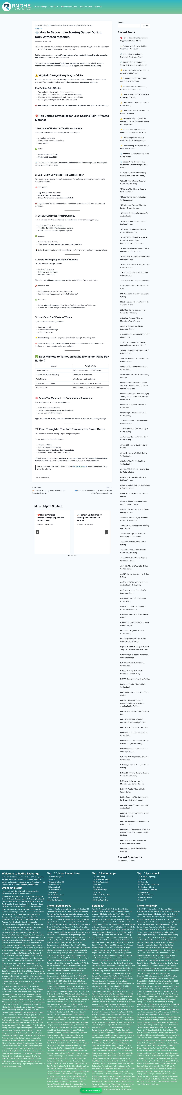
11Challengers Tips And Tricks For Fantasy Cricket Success (23, 989)
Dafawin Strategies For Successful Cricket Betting (161, 968)
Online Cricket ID (86, 7)
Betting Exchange (100, 890)
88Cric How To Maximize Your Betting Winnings (64, 935)
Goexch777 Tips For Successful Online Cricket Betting (156, 937)
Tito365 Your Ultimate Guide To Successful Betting (116, 1035)
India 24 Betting (100, 897)
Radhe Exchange (41, 7)
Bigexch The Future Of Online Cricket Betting (68, 1063)
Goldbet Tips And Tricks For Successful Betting (159, 927)
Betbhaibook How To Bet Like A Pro (73, 1084)
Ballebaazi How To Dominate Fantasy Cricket (73, 999)
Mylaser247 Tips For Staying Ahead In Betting (114, 1058)
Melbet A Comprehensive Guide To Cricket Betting (70, 986)
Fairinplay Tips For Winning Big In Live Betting (153, 1081)
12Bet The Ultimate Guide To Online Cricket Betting (71, 932)
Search (120, 22)
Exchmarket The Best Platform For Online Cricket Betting (112, 978)
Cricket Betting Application (149, 884)
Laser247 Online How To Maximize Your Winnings (116, 1074)
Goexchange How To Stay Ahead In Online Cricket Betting (157, 935)
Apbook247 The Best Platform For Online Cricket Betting (112, 963)
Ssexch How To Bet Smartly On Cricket (163, 1027)
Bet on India (143, 882)
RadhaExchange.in (80, 466)
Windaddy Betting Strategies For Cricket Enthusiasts (65, 1004)
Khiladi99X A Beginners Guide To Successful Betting (155, 909)
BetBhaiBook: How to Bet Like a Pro (133, 727)
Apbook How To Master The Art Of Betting (158, 1002)
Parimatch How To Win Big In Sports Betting (108, 911)
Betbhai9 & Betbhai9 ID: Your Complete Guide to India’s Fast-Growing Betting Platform (132, 703)
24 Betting (98, 887)
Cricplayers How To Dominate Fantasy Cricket (108, 940)
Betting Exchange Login (147, 877)
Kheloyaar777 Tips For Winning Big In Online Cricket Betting (158, 911)
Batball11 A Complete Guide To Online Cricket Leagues (66, 1002)
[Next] (106, 532)
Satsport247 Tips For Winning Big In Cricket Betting (25, 1028)
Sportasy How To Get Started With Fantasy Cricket (65, 1007)
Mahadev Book (54, 887)
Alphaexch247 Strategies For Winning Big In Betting (155, 1004)
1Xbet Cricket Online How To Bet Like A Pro (28, 979)
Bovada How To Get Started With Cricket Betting (68, 1048)
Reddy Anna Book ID (56, 882)
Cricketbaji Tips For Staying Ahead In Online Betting (155, 978)
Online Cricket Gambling (148, 890)
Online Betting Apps (56, 895)
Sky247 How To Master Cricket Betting (75, 1071)
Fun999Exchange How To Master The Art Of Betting (155, 942)
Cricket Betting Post (59, 905)
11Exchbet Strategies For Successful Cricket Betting (20, 986)
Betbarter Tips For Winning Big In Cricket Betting (24, 958)
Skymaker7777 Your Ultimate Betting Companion (64, 1074)
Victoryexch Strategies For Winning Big (106, 927)
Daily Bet (142, 879)
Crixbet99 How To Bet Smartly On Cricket (151, 971)
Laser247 (142, 900)
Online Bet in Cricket (146, 887)
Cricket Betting (99, 877)
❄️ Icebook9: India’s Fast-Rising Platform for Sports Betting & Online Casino (133, 165)
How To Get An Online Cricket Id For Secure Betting (20, 891)
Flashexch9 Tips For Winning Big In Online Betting (154, 948)
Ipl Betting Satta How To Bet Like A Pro (21, 1051)
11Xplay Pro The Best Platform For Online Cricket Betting (22, 981)
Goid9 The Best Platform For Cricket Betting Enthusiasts (157, 940)
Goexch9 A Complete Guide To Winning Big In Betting (156, 932)
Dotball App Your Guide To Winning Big (117, 960)
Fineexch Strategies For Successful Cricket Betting (155, 945)
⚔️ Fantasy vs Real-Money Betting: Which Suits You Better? (89, 518)
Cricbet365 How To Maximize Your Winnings (153, 981)
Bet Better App (144, 892)
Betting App (53, 892)
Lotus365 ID (53, 7)
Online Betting (54, 897)
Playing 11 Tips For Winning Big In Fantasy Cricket (65, 909)
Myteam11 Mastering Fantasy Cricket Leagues (63, 1022)
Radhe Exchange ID (56, 877)
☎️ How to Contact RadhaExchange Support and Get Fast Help (50, 518)
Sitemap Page (33, 885)
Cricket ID (98, 7)
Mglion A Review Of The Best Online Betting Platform (66, 981)
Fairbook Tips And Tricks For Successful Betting (109, 994)
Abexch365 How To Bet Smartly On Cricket (117, 991)
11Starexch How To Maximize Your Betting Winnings (20, 984)
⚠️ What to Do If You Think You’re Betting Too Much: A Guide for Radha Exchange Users (134, 121)
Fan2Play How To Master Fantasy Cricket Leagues (160, 1079)
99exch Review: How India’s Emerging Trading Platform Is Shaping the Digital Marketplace (134, 396)
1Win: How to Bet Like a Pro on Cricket (135, 281)
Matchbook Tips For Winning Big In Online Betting (160, 1053)
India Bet (97, 884)
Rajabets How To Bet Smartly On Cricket (16, 1030)
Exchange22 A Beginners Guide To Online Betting (154, 950)
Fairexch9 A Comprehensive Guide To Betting (108, 966)
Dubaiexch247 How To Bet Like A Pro (71, 1020)
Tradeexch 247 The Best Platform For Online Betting (116, 924)
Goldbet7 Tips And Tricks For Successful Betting (114, 937)
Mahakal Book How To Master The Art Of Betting (154, 1056)
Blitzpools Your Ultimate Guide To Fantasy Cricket (115, 976)
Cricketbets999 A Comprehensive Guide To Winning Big (157, 976)
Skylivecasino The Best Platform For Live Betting (64, 1087)
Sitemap (24, 885)
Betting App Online (101, 900)
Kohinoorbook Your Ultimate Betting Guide (107, 1076)
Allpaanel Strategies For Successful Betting (107, 981)
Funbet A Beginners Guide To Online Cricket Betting (110, 909)
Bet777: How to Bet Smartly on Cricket (135, 679)
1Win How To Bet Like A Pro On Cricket (120, 1007)
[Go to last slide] (37, 532)
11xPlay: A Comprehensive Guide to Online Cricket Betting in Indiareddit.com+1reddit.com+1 (133, 240)
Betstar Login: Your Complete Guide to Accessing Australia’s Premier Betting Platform (135, 832)
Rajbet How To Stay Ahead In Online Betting (152, 1030)
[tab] (68, 555)
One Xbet (97, 892)
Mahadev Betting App (69, 7)
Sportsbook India (145, 897)
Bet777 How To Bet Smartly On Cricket (16, 961)
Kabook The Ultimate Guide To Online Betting (153, 914)
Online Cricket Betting (102, 879)
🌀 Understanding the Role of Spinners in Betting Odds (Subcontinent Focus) (93, 490)
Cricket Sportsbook (146, 895)
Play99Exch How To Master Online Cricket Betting (110, 1061)
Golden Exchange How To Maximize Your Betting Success (157, 929)
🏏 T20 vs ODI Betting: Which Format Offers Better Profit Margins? (49, 490)
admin (39, 41)
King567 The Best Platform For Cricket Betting (108, 953)
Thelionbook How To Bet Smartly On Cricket (107, 1038)
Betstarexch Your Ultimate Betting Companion (63, 989)
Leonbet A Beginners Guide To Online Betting (63, 1051)
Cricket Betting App (56, 900)
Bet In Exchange (55, 884)
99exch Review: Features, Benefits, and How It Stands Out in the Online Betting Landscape (134, 385)
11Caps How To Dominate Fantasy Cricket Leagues (20, 992)
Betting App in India (101, 882)
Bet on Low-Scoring (42, 477)
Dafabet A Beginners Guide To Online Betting (113, 950)
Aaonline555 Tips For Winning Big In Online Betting (110, 1009)
